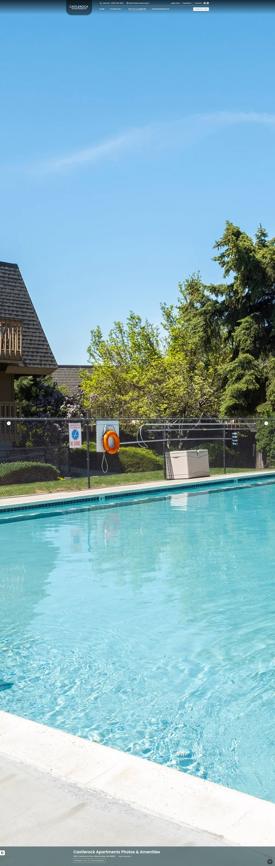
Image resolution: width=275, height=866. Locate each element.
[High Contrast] (2, 852)
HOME (102, 9)
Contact (198, 3)
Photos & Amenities (137, 9)
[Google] (208, 3)
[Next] (266, 423)
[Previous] (9, 423)
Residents (187, 3)
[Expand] (267, 842)
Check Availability (97, 860)
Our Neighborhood (161, 9)
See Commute (124, 856)
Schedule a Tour (201, 9)
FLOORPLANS (115, 9)
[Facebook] (205, 3)
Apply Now (175, 3)
